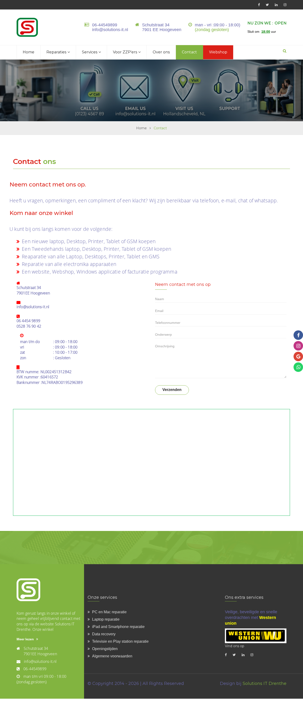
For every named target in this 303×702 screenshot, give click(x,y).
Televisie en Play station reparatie (120, 641)
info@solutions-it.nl (110, 29)
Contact (189, 52)
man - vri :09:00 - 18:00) (217, 25)
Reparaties (56, 52)
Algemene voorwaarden (112, 656)
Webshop (218, 52)
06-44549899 (104, 25)
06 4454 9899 (28, 320)
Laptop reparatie (106, 619)
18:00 (265, 31)
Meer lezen (25, 639)
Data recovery (104, 634)
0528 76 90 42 (29, 326)
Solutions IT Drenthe (264, 683)
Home (28, 52)
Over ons (161, 52)
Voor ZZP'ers (125, 52)
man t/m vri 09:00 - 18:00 (44, 676)
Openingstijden (105, 649)
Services (89, 52)
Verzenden (172, 390)
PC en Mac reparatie (109, 612)
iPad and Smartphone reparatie (118, 627)
